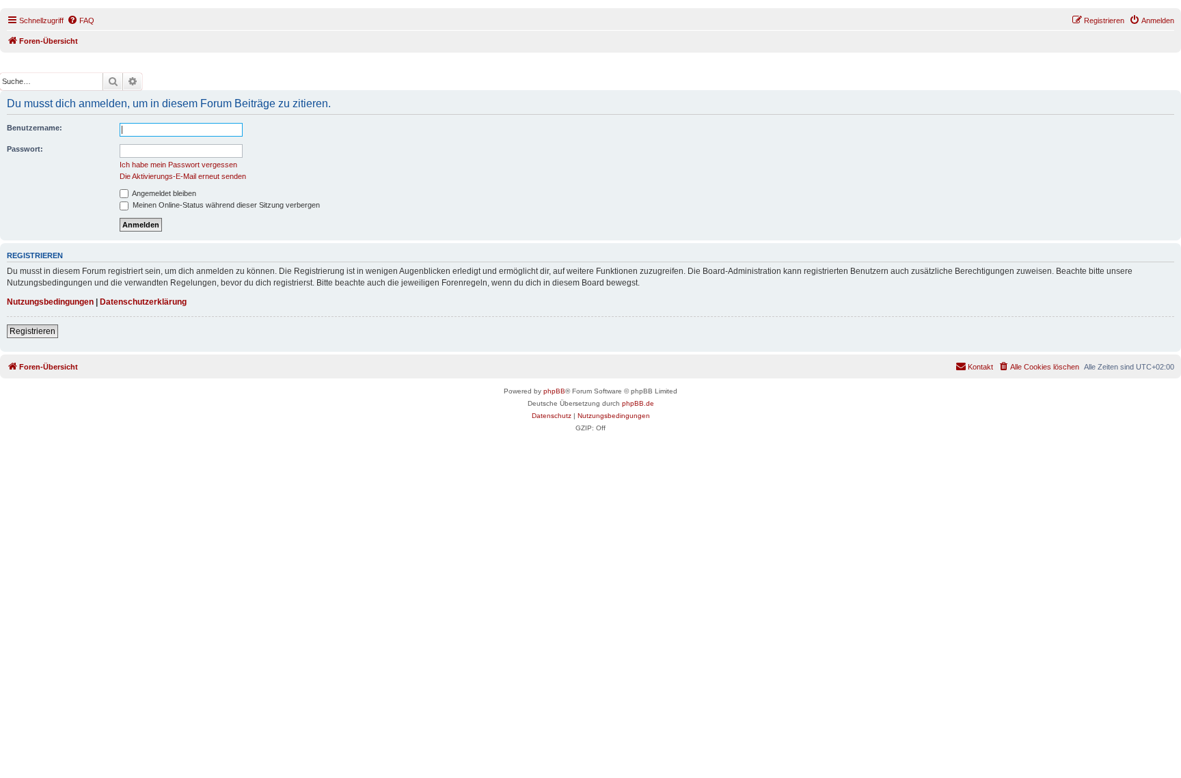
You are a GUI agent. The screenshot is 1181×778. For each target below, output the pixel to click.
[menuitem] (80, 20)
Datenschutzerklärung (143, 302)
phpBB (554, 391)
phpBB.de (638, 403)
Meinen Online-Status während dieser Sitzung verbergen (225, 205)
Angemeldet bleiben (163, 193)
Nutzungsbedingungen (50, 302)
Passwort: (25, 149)
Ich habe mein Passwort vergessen (178, 165)
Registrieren (32, 331)
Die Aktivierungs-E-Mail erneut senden (183, 176)
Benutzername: (34, 128)
